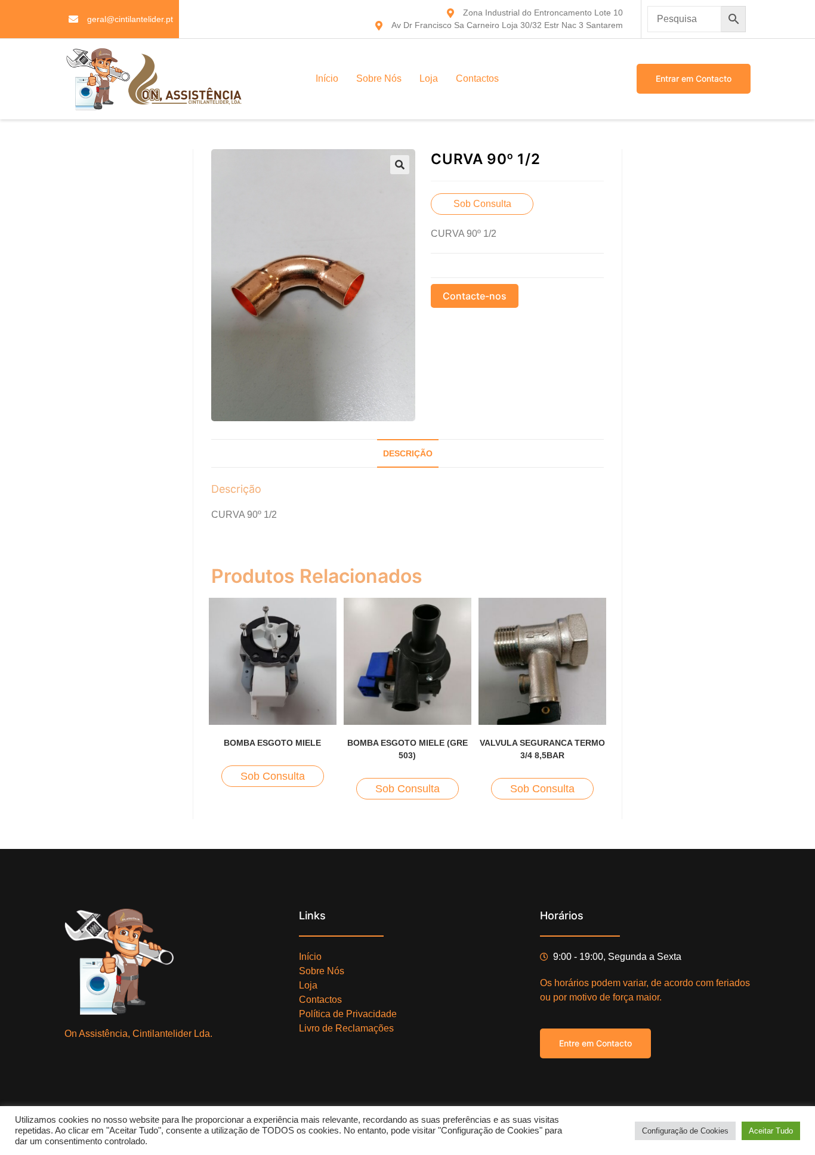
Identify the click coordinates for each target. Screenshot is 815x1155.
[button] (399, 164)
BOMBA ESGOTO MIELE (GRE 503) (407, 749)
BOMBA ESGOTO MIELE (272, 743)
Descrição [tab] (408, 453)
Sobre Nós (379, 78)
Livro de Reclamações (346, 1028)
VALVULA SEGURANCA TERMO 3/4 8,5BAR (542, 749)
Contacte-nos (475, 296)
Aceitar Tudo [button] (771, 1130)
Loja (428, 78)
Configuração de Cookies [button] (685, 1130)
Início (327, 78)
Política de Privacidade (348, 1014)
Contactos (477, 78)
